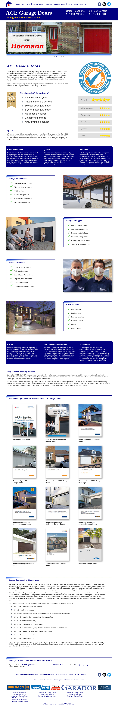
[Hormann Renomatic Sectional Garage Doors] (90, 519)
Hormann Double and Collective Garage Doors (55, 523)
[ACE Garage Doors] (9, 6)
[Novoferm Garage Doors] (90, 560)
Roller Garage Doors (47, 694)
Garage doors (38, 4)
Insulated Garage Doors (20, 701)
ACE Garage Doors (29, 13)
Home (17, 4)
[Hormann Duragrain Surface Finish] (24, 560)
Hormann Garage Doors (75, 693)
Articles (49, 680)
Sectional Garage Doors (75, 696)
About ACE (26, 4)
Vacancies (69, 680)
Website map (79, 680)
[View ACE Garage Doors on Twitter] (109, 5)
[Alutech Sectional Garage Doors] (57, 560)
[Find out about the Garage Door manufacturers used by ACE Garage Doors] (18, 690)
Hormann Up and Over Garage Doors (21, 482)
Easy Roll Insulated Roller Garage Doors (56, 440)
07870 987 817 (99, 14)
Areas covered (39, 680)
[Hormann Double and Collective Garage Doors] (57, 519)
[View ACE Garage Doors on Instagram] (104, 5)
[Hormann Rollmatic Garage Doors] (90, 436)
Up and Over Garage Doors (47, 696)
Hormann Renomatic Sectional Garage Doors (87, 523)
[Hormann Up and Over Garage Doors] (24, 477)
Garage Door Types (19, 693)
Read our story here (51, 164)
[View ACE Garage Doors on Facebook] (99, 5)
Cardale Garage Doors (75, 694)
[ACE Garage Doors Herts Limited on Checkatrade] (95, 94)
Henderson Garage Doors (47, 693)
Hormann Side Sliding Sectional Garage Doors (22, 523)
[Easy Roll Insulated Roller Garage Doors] (57, 436)
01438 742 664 (76, 14)
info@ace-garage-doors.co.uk (87, 665)
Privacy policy (58, 680)
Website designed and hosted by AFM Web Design (59, 704)
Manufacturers (59, 4)
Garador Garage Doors (21, 439)
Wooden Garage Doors (19, 699)
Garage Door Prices (19, 694)
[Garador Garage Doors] (24, 436)
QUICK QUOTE (80, 4)
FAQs (70, 4)
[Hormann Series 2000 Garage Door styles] (90, 477)
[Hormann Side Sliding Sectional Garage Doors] (24, 519)
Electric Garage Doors (19, 698)
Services (48, 4)
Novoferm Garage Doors (87, 563)
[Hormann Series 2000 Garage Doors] (57, 477)
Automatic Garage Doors (20, 696)
